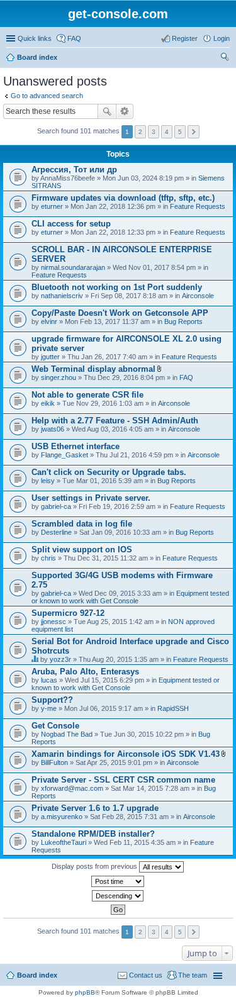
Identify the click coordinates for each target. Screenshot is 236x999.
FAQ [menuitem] (74, 38)
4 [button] (167, 131)
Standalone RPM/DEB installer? (93, 834)
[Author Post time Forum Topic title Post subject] (118, 881)
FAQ (186, 377)
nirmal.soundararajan (73, 267)
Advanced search (124, 111)
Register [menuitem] (185, 38)
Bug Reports (183, 321)
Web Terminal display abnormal (93, 369)
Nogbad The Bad (67, 734)
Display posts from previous (95, 866)
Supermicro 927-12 (67, 613)
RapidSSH (173, 708)
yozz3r (60, 659)
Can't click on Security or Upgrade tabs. (108, 472)
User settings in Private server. (90, 498)
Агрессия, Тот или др (74, 169)
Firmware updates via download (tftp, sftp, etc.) (123, 198)
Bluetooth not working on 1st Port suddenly (116, 287)
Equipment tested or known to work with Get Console (130, 597)
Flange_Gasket (64, 455)
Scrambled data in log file (81, 523)
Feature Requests (197, 206)
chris (48, 558)
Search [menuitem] (225, 58)
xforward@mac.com (72, 788)
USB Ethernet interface (75, 446)
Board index (37, 57)
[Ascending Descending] (118, 895)
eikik (48, 403)
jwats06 (52, 429)
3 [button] (153, 131)
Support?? (52, 700)
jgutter (50, 356)
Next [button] (193, 131)
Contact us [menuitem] (145, 975)
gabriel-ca (56, 506)
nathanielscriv (62, 295)
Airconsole (198, 295)
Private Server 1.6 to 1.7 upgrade (95, 808)
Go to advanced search (47, 95)
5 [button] (180, 131)
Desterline (56, 532)
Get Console (55, 725)
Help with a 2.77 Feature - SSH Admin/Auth (114, 420)
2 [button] (140, 131)
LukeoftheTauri (63, 842)
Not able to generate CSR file (87, 394)
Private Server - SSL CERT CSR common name (123, 779)
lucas (49, 680)
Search (107, 111)
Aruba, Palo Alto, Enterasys (85, 671)
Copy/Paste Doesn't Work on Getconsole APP (119, 313)
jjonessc (53, 621)
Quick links (35, 38)
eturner (52, 206)
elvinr (49, 321)
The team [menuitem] (192, 975)
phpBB (85, 992)
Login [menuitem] (221, 38)
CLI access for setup (71, 223)
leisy (48, 480)
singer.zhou (58, 377)
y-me (49, 708)
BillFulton (54, 762)
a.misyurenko (61, 816)
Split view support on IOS (81, 549)
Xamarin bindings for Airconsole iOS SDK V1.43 (125, 754)
